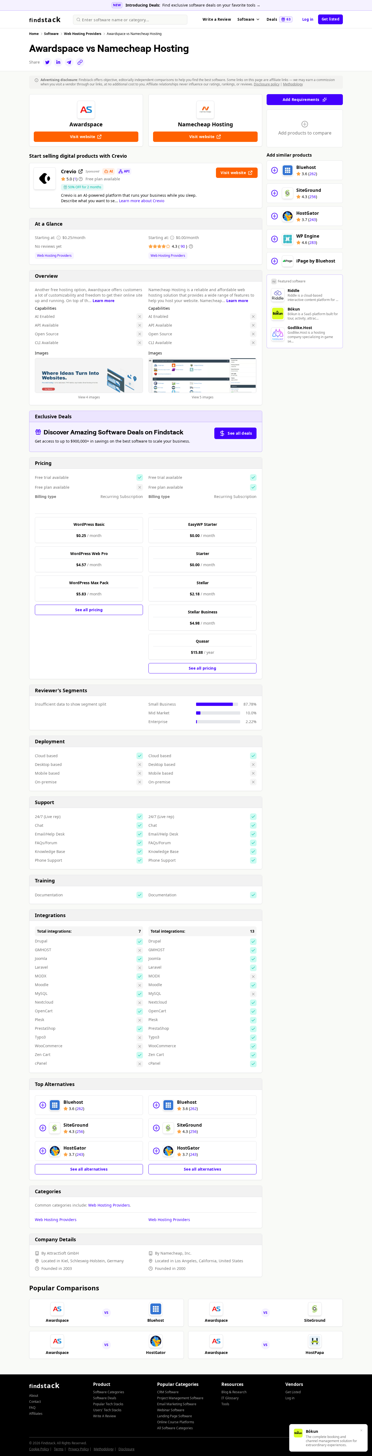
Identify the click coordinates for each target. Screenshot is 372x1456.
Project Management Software (180, 1398)
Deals (279, 19)
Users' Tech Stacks (107, 1410)
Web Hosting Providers (54, 255)
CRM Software (168, 1392)
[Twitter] (47, 62)
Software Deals (104, 1398)
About (33, 1395)
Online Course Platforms (175, 1422)
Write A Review (104, 1416)
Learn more (103, 300)
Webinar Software (170, 1410)
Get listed (330, 19)
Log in (308, 19)
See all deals (240, 433)
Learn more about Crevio (141, 200)
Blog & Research (233, 1392)
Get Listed (293, 1392)
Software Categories (108, 1392)
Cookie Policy (39, 1449)
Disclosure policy (266, 84)
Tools (225, 1404)
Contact (35, 1401)
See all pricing (89, 609)
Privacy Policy (78, 1449)
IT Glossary (230, 1398)
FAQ (32, 1407)
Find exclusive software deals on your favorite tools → (211, 5)
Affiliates (35, 1413)
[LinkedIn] (58, 62)
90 (183, 246)
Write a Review (217, 19)
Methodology (293, 84)
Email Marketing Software (176, 1404)
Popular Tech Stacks (108, 1404)
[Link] (80, 62)
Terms (58, 1449)
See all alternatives (89, 1169)
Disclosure (126, 1449)
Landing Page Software (174, 1416)
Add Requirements (301, 99)
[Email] (69, 62)
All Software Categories (175, 1428)
